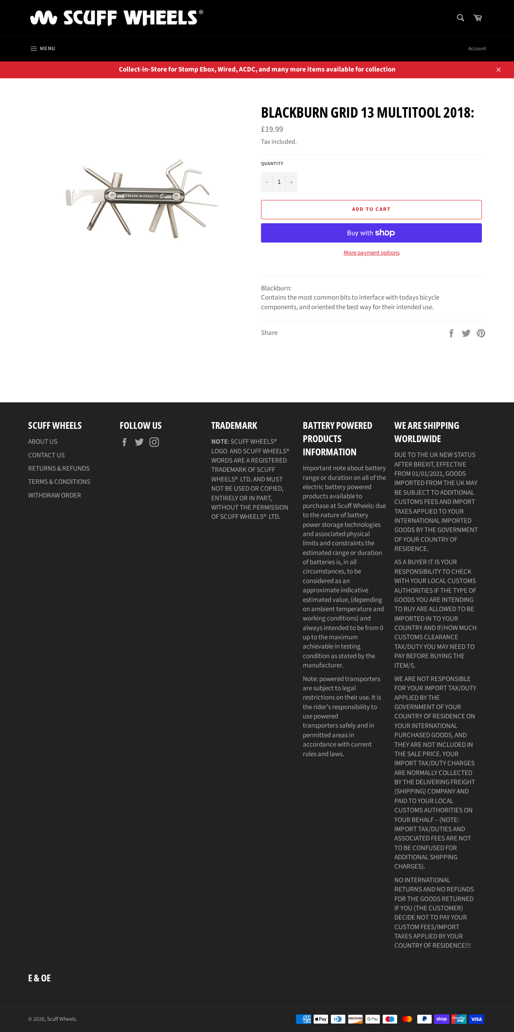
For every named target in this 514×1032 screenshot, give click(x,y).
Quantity (272, 164)
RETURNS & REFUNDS (59, 468)
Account (477, 48)
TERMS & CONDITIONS (59, 482)
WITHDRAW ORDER (54, 495)
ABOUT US (42, 442)
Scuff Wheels (61, 1019)
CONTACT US (46, 455)
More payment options (372, 253)
